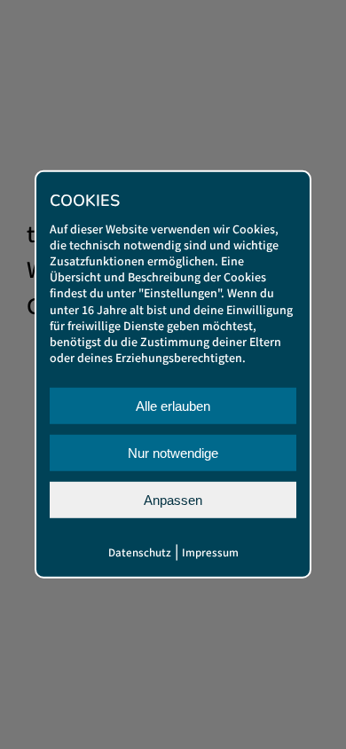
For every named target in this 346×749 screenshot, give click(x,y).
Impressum (210, 553)
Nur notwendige (173, 453)
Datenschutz (139, 553)
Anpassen (173, 500)
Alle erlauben (173, 406)
